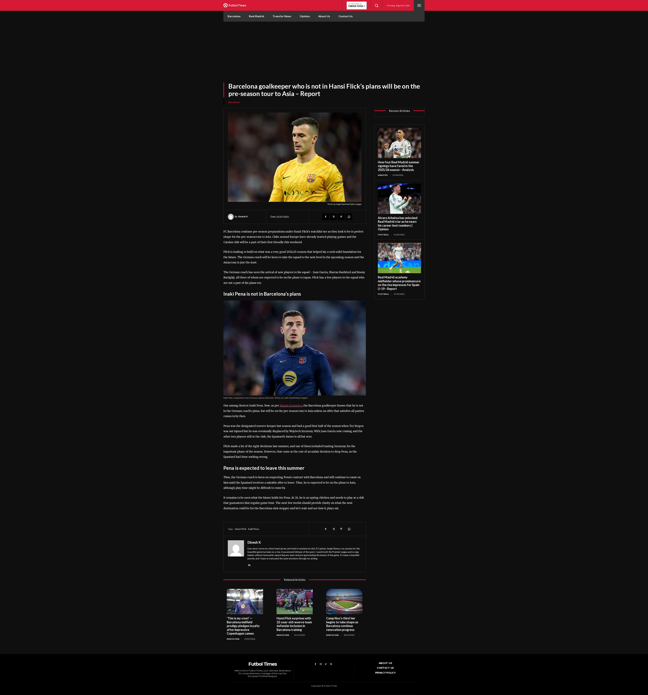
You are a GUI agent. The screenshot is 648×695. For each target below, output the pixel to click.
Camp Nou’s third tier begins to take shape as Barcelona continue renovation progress (342, 624)
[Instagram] (320, 664)
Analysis (383, 175)
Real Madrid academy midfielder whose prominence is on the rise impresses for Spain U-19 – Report (399, 283)
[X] (333, 216)
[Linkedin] (249, 565)
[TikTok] (326, 664)
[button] (376, 5)
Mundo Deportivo (291, 405)
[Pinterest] (341, 216)
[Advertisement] (324, 47)
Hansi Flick (240, 529)
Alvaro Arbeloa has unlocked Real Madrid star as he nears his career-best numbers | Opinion (397, 223)
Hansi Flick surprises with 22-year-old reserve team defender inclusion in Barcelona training (294, 624)
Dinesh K (243, 216)
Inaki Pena (253, 529)
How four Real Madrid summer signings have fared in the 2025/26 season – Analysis (398, 166)
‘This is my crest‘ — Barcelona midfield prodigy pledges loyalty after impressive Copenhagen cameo (243, 625)
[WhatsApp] (349, 216)
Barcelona (234, 102)
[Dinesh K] (231, 217)
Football (383, 234)
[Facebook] (325, 216)
